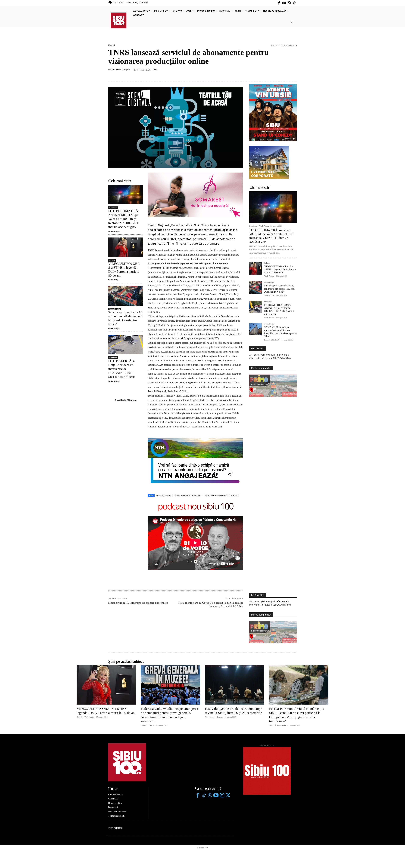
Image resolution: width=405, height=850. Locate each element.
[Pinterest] (286, 74)
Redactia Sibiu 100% (271, 340)
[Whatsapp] (289, 3)
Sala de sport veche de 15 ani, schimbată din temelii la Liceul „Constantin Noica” (125, 318)
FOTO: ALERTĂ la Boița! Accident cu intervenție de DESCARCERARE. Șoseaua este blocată (121, 369)
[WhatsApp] (293, 74)
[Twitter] (228, 796)
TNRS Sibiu (234, 495)
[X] (279, 74)
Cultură (111, 45)
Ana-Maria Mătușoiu (121, 70)
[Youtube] (284, 3)
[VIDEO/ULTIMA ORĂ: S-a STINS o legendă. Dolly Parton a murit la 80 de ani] (125, 247)
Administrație (114, 309)
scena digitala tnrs (163, 495)
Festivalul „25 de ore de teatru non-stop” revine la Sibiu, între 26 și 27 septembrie (233, 711)
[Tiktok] (294, 3)
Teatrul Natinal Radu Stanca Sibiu (188, 495)
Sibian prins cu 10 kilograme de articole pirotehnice (138, 602)
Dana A (151, 725)
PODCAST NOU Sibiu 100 (195, 507)
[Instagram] (222, 796)
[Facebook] (278, 3)
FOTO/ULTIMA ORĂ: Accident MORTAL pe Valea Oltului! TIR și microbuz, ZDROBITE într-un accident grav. (123, 219)
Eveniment (113, 208)
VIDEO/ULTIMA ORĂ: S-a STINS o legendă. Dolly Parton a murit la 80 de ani (124, 270)
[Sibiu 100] (118, 20)
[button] (292, 21)
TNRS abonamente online (215, 495)
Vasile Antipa (114, 231)
